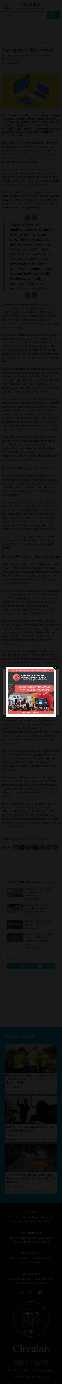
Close (55, 667)
